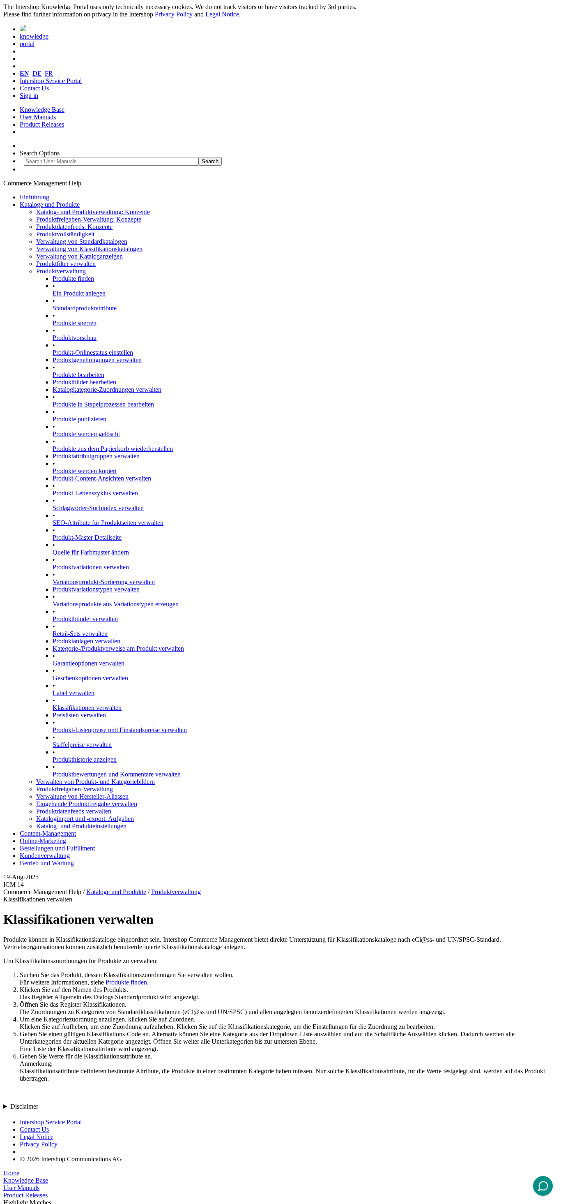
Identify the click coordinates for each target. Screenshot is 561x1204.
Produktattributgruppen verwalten (96, 456)
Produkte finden (73, 278)
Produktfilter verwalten (66, 263)
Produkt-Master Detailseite (87, 537)
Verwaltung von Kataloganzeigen (79, 256)
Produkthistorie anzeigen (85, 759)
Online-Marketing (43, 840)
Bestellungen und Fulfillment (57, 848)
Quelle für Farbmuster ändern (91, 552)
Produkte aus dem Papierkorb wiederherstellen (113, 448)
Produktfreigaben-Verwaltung (74, 789)
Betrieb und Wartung (47, 863)
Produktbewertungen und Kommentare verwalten (117, 774)
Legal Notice (222, 14)
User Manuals (38, 116)
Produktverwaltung (61, 271)
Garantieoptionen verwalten (88, 663)
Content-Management (48, 833)
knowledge (34, 36)
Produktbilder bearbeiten (84, 382)
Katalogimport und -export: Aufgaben (85, 818)
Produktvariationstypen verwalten (96, 589)
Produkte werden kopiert (85, 470)
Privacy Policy (174, 14)
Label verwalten (73, 692)
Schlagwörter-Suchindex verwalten (98, 507)
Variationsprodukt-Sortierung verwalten (104, 581)
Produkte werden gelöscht (86, 433)
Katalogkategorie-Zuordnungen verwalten (107, 389)
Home (11, 1172)
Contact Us (34, 88)
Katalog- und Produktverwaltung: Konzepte (93, 211)
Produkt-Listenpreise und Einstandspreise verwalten (120, 729)
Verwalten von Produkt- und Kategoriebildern (95, 781)
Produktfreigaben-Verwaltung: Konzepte (88, 219)
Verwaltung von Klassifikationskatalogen (89, 248)
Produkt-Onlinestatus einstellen (93, 352)
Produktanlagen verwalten (86, 641)
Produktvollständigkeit (65, 234)
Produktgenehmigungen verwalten (97, 359)
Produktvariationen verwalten (91, 567)
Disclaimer (24, 1106)
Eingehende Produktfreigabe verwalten (86, 803)
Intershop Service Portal (51, 80)
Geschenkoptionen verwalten (90, 678)
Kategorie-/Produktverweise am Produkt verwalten (118, 648)
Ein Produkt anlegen (79, 293)
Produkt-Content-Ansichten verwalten (102, 478)
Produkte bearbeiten (78, 374)
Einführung (34, 197)
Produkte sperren (75, 322)
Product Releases (42, 124)
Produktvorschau (75, 337)
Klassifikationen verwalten (87, 707)
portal (27, 43)
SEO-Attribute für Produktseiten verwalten (108, 522)
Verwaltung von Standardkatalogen (81, 241)
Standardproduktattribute (85, 308)
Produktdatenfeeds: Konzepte (74, 226)
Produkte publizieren (79, 419)
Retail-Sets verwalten (80, 633)
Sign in (29, 95)
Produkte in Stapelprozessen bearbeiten (103, 404)
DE (36, 73)
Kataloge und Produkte (50, 204)
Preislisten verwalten (79, 715)
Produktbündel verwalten (85, 618)
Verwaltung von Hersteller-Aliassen (82, 796)
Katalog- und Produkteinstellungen (81, 826)
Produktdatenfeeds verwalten (73, 811)
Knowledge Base (42, 109)
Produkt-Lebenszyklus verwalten (95, 493)
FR (49, 73)
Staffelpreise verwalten (82, 744)
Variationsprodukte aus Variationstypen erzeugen (116, 604)
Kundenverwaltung (45, 855)
